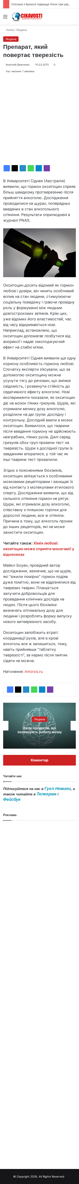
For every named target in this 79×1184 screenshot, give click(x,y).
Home (9, 30)
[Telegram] (39, 168)
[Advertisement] (39, 119)
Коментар (39, 760)
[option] (39, 726)
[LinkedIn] (23, 168)
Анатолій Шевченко (17, 64)
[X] (15, 168)
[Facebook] (7, 168)
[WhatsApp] (31, 168)
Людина (21, 30)
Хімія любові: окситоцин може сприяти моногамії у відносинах (38, 549)
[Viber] (47, 168)
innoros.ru (34, 671)
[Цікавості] (27, 16)
